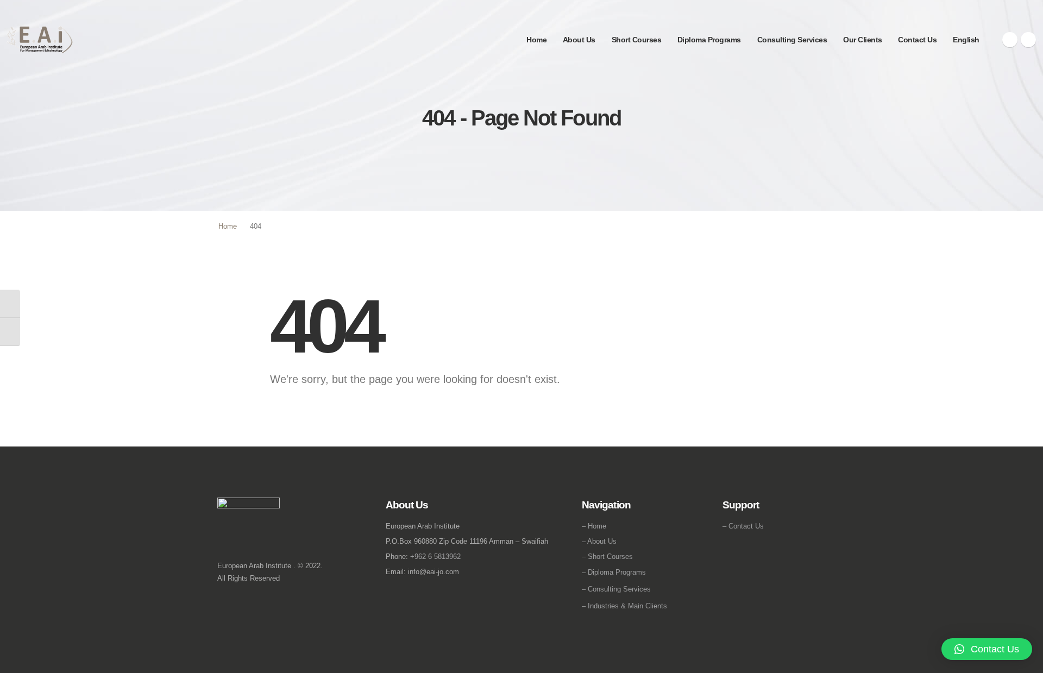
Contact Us (917, 39)
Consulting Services (792, 39)
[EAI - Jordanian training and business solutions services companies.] (40, 39)
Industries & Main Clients (627, 606)
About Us (579, 39)
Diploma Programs (709, 39)
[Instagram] (1028, 39)
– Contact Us (743, 526)
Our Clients (862, 39)
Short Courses (637, 39)
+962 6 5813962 (435, 556)
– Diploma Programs (614, 572)
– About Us (599, 541)
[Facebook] (1009, 39)
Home (536, 39)
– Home (594, 526)
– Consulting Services (616, 589)
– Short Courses (607, 556)
